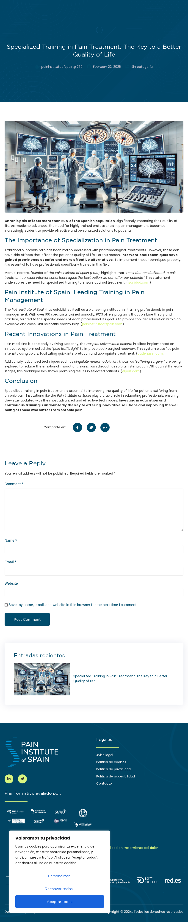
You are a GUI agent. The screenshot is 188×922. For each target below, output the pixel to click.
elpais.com (131, 371)
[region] (59, 872)
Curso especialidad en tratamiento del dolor (122, 847)
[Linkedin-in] (9, 778)
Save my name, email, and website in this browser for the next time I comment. (72, 605)
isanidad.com (138, 282)
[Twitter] (22, 778)
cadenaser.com (150, 353)
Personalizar (59, 876)
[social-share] (77, 427)
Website (11, 583)
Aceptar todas (59, 901)
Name (11, 540)
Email (10, 562)
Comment (14, 484)
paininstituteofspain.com (102, 324)
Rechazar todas (59, 889)
